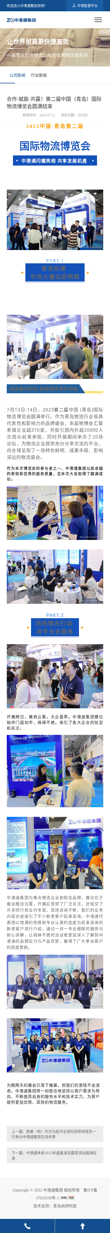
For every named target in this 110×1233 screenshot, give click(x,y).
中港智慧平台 (87, 6)
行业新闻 (39, 75)
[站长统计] (67, 1198)
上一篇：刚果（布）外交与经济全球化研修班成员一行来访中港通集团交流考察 (54, 1134)
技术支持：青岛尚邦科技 (55, 1206)
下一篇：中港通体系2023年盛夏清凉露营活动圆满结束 (54, 1155)
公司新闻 (17, 75)
